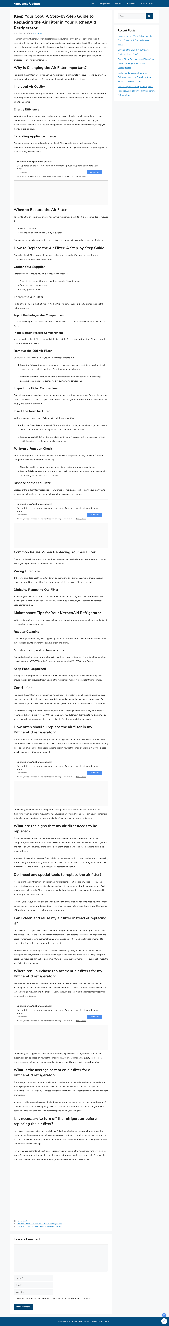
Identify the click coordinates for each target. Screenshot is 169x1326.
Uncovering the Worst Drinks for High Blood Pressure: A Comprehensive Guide (135, 40)
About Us (118, 3)
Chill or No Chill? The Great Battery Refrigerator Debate (39, 1226)
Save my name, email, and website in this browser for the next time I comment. (53, 1298)
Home (91, 3)
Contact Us (131, 3)
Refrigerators (104, 3)
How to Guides (22, 1221)
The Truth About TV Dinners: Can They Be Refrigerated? (39, 1223)
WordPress (105, 1321)
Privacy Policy (147, 3)
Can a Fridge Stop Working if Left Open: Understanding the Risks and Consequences (136, 63)
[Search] (149, 16)
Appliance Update (27, 4)
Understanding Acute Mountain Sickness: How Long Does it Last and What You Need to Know (135, 77)
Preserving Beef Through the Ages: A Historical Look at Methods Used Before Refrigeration (136, 90)
